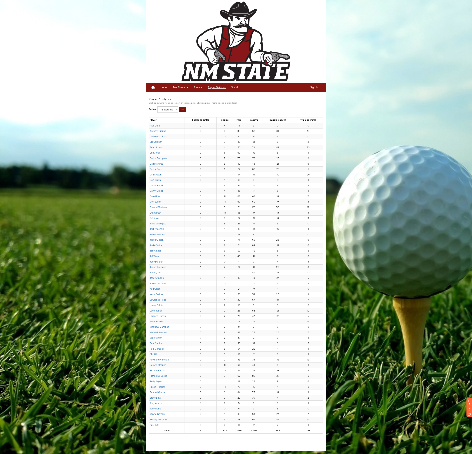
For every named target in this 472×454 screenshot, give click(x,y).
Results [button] (198, 87)
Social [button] (234, 87)
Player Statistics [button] (217, 87)
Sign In (314, 87)
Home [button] (163, 87)
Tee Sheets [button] (179, 87)
